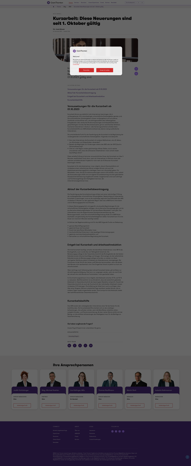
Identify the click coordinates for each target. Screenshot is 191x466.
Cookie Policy (76, 64)
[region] (96, 61)
